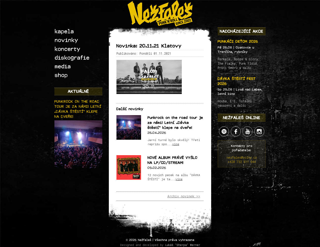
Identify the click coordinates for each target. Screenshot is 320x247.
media (63, 67)
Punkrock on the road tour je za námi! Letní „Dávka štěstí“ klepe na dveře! (175, 123)
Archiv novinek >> (183, 196)
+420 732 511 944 (242, 162)
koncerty (68, 49)
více (175, 144)
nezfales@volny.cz (242, 157)
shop (61, 75)
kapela (64, 32)
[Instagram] (259, 131)
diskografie (72, 58)
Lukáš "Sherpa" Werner (182, 245)
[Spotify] (224, 131)
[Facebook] (236, 131)
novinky (66, 40)
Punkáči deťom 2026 (238, 41)
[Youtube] (248, 131)
